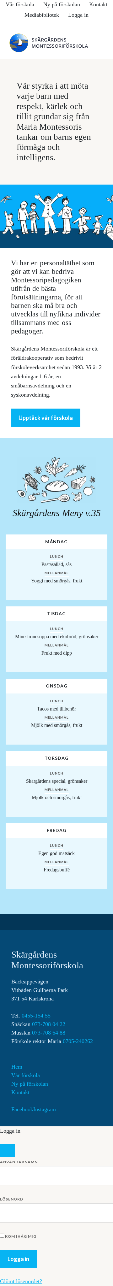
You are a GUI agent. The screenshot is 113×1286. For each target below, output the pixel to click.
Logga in (78, 15)
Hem (16, 1067)
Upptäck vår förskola (46, 417)
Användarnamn (19, 1161)
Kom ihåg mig (20, 1236)
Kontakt (20, 1092)
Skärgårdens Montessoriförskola (56, 42)
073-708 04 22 (48, 1024)
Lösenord (11, 1199)
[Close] (7, 1150)
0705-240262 (78, 1041)
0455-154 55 (36, 1015)
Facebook (22, 1109)
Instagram (44, 1109)
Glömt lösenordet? (21, 1281)
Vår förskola (25, 1075)
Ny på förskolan (29, 1084)
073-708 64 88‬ (48, 1032)
